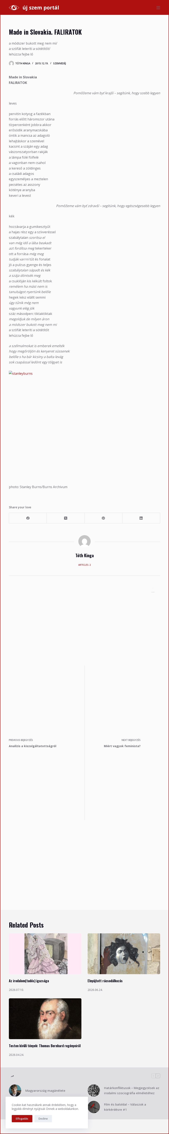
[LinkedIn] (141, 518)
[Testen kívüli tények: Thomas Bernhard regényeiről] (45, 1018)
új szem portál (40, 7)
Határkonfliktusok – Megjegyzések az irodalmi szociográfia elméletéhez (131, 1090)
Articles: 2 (84, 564)
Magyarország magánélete (45, 1090)
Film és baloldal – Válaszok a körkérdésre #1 (125, 1107)
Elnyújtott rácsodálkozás (105, 980)
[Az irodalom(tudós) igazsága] (45, 953)
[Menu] (158, 7)
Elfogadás (22, 1118)
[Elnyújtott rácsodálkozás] (124, 953)
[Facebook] (28, 518)
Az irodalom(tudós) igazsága (29, 980)
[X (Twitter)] (65, 518)
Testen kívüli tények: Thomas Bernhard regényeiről (45, 1045)
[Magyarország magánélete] (15, 1090)
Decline (43, 1118)
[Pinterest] (103, 518)
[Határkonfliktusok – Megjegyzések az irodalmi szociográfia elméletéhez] (94, 1090)
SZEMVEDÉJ (59, 63)
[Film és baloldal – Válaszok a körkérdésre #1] (94, 1107)
